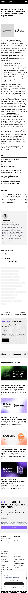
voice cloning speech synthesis (8, 291)
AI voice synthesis (15, 271)
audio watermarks (5, 297)
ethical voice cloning (17, 285)
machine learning (5, 274)
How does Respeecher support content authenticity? (10, 165)
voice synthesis (5, 268)
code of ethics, (11, 113)
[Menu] (25, 2)
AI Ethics (12, 297)
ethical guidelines (5, 288)
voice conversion (20, 268)
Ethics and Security (17, 300)
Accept (14, 583)
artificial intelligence (6, 271)
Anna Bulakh (6, 6)
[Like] (2, 253)
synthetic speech (14, 274)
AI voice (23, 282)
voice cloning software (6, 285)
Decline (14, 587)
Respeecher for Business (7, 300)
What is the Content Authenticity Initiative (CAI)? (11, 160)
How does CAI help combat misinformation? (9, 177)
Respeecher (13, 288)
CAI (16, 294)
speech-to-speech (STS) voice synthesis (10, 280)
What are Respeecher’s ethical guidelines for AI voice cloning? (10, 182)
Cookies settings (14, 580)
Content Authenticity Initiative (8, 294)
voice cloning (12, 268)
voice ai (3, 303)
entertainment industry (15, 282)
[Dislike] (6, 253)
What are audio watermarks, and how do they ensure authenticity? (11, 171)
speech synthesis (5, 282)
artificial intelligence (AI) (7, 277)
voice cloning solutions (21, 291)
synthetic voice (16, 277)
